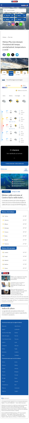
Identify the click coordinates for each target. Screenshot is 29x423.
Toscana (16, 339)
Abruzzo (16, 345)
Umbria (3, 342)
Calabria (16, 352)
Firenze (16, 375)
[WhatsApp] (20, 24)
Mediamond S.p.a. (13, 412)
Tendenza (6, 191)
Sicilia (3, 355)
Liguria (3, 329)
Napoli (3, 381)
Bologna (16, 371)
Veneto (16, 332)
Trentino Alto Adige (6, 332)
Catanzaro (17, 388)
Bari (15, 384)
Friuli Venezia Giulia (6, 339)
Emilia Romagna (5, 335)
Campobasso (5, 384)
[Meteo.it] (24, 5)
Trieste (3, 371)
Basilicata (4, 352)
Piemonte (4, 326)
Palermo (4, 391)
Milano (16, 365)
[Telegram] (17, 54)
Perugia (3, 378)
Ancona (3, 375)
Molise (3, 348)
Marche (16, 335)
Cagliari (16, 391)
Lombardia (17, 329)
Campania (4, 345)
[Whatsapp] (8, 54)
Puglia (16, 348)
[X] (16, 24)
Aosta (16, 362)
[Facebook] (9, 24)
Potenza (4, 388)
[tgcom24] (14, 1)
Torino (3, 362)
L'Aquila (16, 381)
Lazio (16, 342)
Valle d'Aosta (17, 326)
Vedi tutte (25, 169)
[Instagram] (13, 24)
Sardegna (17, 355)
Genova (4, 365)
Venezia (16, 368)
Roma (16, 378)
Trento (3, 368)
